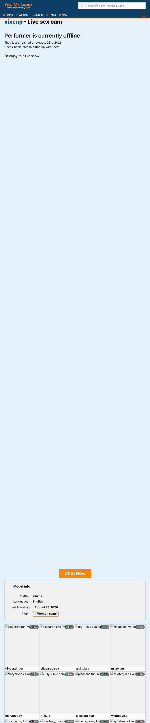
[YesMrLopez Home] (18, 6)
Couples (38, 14)
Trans (52, 14)
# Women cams (46, 613)
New (64, 14)
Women (23, 14)
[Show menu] (144, 15)
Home (9, 14)
